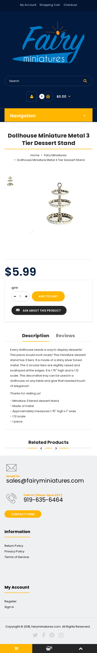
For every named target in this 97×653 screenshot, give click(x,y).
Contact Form (23, 514)
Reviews (65, 335)
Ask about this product (42, 310)
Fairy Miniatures (55, 155)
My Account (28, 5)
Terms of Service (17, 557)
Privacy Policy (14, 551)
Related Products (48, 442)
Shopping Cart (49, 5)
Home (34, 155)
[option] (59, 204)
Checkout (70, 5)
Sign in (9, 607)
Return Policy (14, 546)
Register (11, 601)
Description (35, 335)
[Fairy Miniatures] (48, 62)
